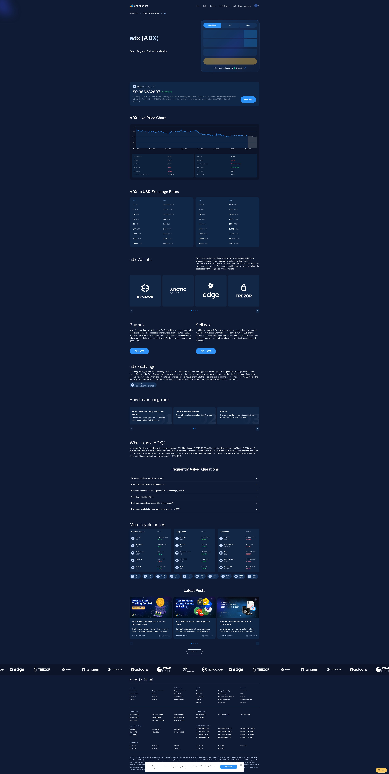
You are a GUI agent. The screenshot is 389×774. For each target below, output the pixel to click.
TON (201, 575)
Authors (154, 694)
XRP (214, 575)
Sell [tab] (248, 25)
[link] (165, 13)
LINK (241, 575)
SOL (176, 575)
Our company (133, 691)
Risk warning (222, 694)
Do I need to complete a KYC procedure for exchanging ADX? (157, 491)
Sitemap (198, 702)
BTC (137, 575)
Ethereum (139, 544)
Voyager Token (185, 552)
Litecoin (139, 559)
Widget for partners (180, 691)
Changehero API (178, 697)
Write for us (221, 702)
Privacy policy (200, 697)
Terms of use (200, 691)
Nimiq (226, 552)
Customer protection (246, 699)
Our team (154, 699)
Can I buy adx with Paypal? (142, 497)
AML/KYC (198, 694)
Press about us (134, 694)
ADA (227, 575)
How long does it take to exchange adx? (148, 484)
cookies (160, 766)
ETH (149, 575)
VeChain (183, 537)
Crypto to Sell (200, 711)
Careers (132, 699)
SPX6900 (183, 559)
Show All (194, 652)
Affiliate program (179, 699)
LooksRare (228, 566)
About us (247, 6)
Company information (158, 691)
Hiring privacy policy (224, 691)
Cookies (198, 699)
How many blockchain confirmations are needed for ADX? (156, 509)
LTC (189, 575)
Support (242, 697)
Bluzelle (182, 544)
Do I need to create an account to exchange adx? (152, 503)
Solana (138, 566)
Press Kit (243, 702)
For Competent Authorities (226, 697)
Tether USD (140, 552)
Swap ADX (139, 384)
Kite (181, 566)
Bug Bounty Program (224, 699)
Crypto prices (134, 742)
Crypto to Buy (134, 711)
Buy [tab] (230, 25)
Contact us (133, 697)
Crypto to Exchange (136, 726)
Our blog (154, 697)
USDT (163, 575)
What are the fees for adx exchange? (147, 478)
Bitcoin (138, 537)
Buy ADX (139, 351)
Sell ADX (206, 351)
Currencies (243, 691)
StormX (226, 537)
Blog (240, 6)
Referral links (178, 694)
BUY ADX (248, 99)
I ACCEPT (228, 767)
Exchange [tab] (212, 25)
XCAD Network (229, 559)
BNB (254, 575)
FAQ (234, 6)
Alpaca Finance (229, 544)
